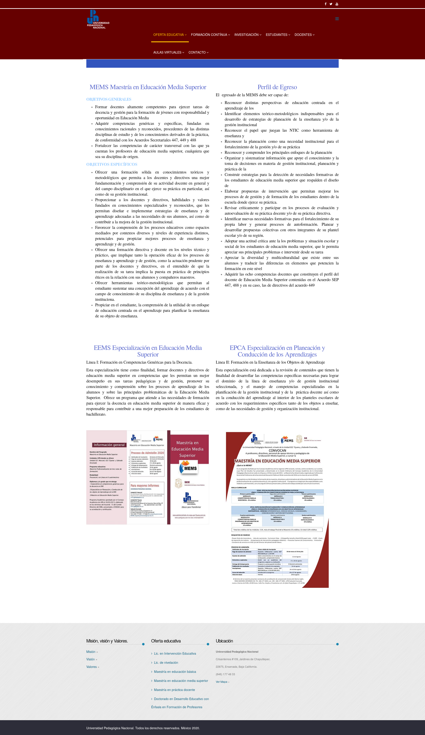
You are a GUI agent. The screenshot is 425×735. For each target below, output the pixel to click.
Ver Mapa (221, 681)
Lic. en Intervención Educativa (175, 653)
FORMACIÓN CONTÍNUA (209, 34)
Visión (90, 659)
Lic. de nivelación (166, 662)
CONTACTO (197, 52)
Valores (91, 666)
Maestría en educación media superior (181, 680)
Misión (90, 651)
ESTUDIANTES (276, 34)
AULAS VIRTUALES (167, 52)
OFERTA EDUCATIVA (168, 34)
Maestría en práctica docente (174, 689)
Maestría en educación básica (175, 671)
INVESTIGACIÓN (246, 34)
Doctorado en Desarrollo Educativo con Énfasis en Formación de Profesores (180, 702)
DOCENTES (303, 34)
